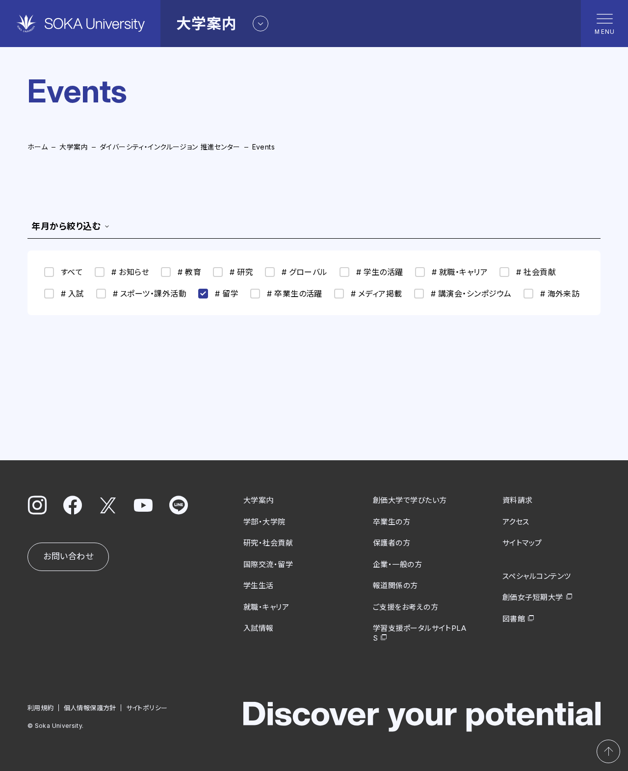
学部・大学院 (264, 521)
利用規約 (40, 708)
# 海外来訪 (560, 293)
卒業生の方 (391, 521)
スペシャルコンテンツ (536, 576)
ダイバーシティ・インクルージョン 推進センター (170, 147)
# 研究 (241, 272)
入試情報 (258, 628)
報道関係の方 (395, 585)
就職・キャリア (266, 607)
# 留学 (226, 293)
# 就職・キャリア (460, 272)
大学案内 (73, 147)
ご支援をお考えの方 (405, 607)
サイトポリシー (147, 708)
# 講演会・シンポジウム (471, 293)
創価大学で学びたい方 (410, 500)
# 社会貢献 (536, 272)
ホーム (37, 147)
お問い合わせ (68, 556)
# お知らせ (130, 272)
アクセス (515, 521)
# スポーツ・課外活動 (149, 293)
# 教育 (189, 272)
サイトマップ (522, 542)
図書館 (513, 618)
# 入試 (72, 293)
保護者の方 (391, 542)
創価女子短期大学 (532, 597)
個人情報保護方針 (90, 708)
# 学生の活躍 (379, 272)
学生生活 (258, 585)
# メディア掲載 (376, 293)
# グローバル (304, 272)
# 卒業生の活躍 (294, 293)
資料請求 (517, 500)
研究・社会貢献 (268, 542)
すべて (72, 272)
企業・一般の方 (397, 564)
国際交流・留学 (268, 564)
